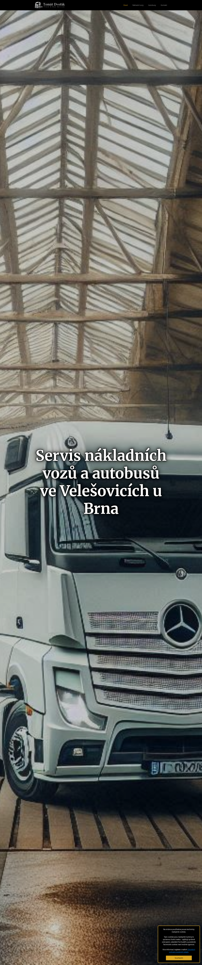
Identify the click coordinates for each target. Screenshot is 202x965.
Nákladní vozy (138, 5)
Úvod (125, 5)
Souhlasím (179, 958)
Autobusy (152, 5)
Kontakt (164, 5)
